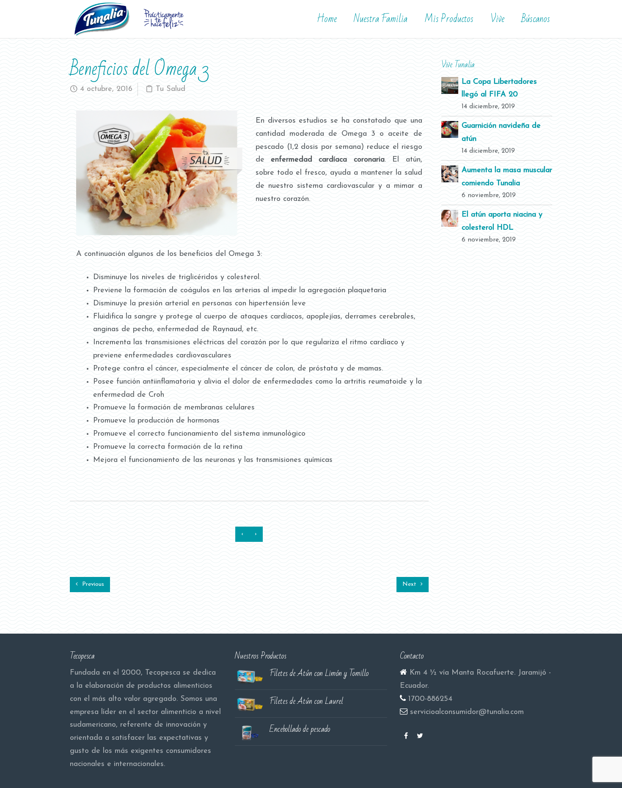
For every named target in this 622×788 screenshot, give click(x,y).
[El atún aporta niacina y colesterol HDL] (449, 218)
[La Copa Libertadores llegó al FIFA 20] (449, 85)
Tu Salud (170, 89)
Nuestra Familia (380, 19)
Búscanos (535, 19)
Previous (92, 584)
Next (410, 584)
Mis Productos (448, 19)
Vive (497, 19)
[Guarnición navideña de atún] (449, 129)
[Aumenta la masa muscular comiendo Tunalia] (449, 174)
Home (327, 19)
